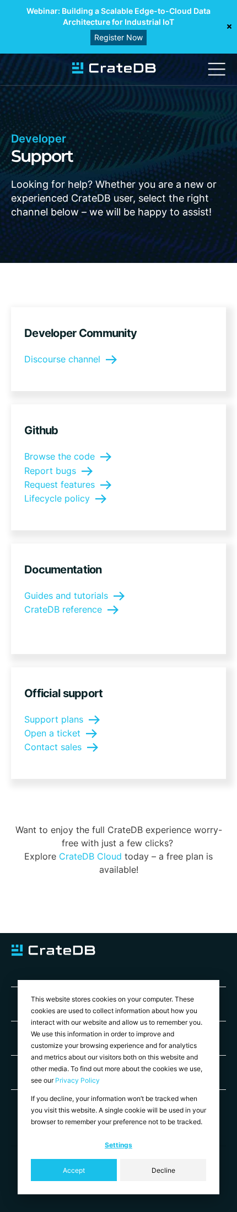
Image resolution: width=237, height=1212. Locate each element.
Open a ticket (52, 733)
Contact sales (53, 746)
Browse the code (59, 456)
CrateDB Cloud (90, 856)
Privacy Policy (77, 1080)
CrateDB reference (63, 609)
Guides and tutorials (66, 595)
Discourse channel (62, 359)
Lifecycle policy (57, 498)
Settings (118, 1145)
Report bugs (50, 470)
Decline (163, 1170)
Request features (59, 484)
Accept (74, 1170)
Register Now (118, 37)
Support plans (53, 719)
